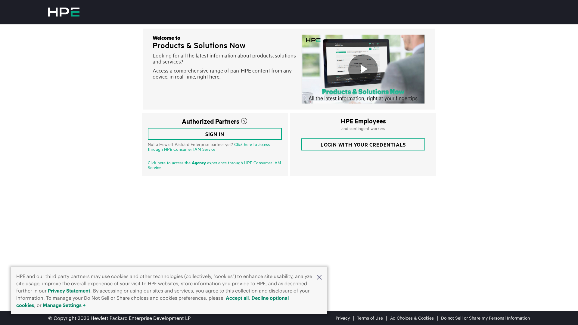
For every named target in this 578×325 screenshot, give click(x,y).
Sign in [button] (215, 134)
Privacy (343, 318)
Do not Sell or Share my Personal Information (485, 318)
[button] (319, 276)
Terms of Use (370, 318)
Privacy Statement (69, 291)
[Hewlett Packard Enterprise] (63, 12)
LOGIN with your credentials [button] (363, 144)
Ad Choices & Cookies (412, 318)
